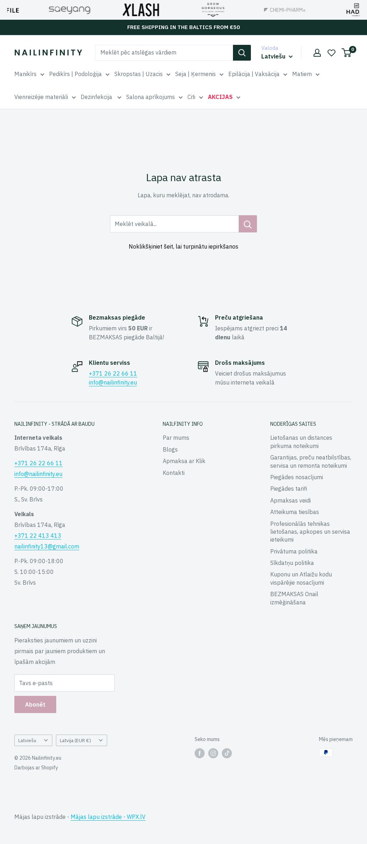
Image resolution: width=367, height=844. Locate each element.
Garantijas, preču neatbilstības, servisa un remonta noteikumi (310, 461)
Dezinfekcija (97, 96)
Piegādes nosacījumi (296, 477)
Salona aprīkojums (150, 96)
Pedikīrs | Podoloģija (75, 73)
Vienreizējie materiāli (41, 96)
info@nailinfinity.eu (113, 382)
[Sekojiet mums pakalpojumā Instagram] (213, 753)
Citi (191, 96)
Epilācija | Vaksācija (254, 73)
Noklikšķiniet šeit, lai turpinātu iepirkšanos (183, 246)
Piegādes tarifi (288, 488)
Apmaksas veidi (290, 500)
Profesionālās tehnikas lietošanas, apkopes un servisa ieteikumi (310, 531)
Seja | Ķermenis (195, 73)
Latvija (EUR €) (75, 740)
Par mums (176, 437)
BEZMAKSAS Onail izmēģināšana (294, 597)
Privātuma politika (294, 551)
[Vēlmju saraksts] (331, 52)
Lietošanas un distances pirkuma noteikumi (301, 441)
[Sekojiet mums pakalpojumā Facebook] (200, 753)
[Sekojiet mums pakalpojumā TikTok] (227, 753)
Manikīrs (25, 73)
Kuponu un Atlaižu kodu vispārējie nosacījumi (301, 578)
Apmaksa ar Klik (184, 461)
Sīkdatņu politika (292, 562)
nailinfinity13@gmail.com (46, 546)
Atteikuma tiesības (294, 511)
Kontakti (174, 472)
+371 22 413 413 (37, 535)
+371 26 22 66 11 (113, 373)
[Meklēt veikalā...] (248, 223)
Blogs (170, 449)
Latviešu (27, 740)
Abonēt (35, 704)
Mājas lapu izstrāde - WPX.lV (108, 816)
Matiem (302, 73)
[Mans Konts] (317, 53)
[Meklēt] (242, 53)
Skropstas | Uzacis (138, 73)
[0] (346, 52)
